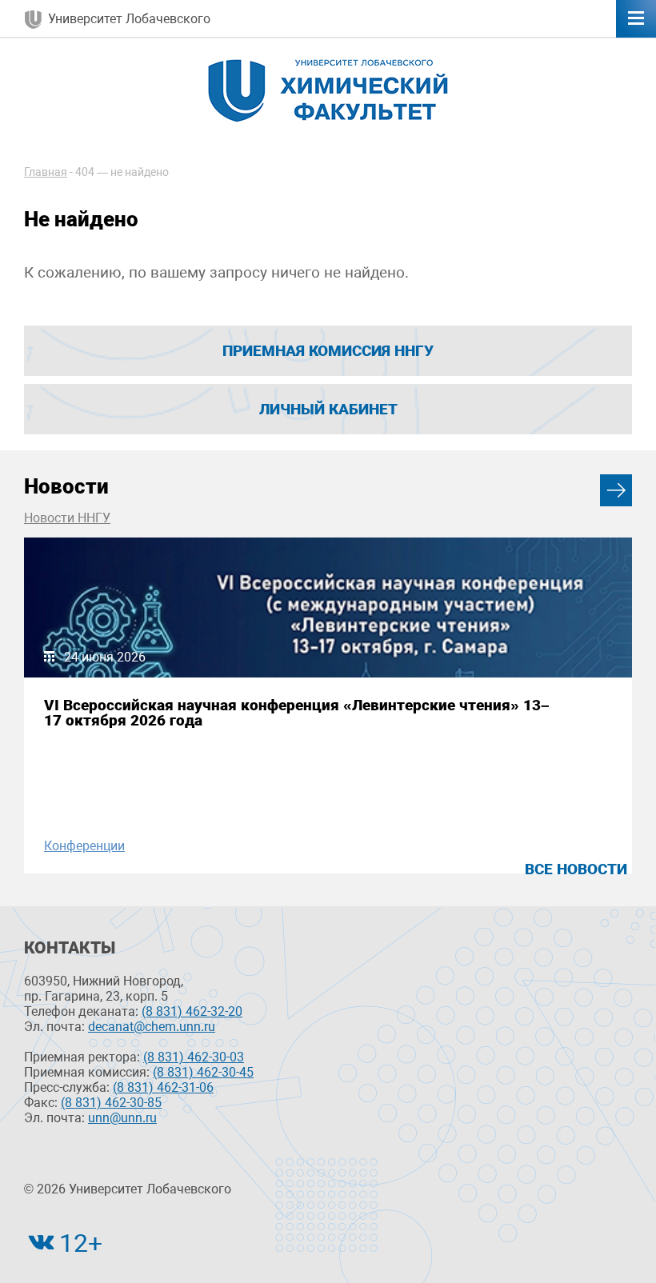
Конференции (84, 845)
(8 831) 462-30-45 (203, 1072)
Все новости (576, 869)
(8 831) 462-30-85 (111, 1102)
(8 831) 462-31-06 (163, 1087)
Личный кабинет (328, 409)
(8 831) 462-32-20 (192, 1011)
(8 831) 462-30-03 (193, 1057)
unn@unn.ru (122, 1117)
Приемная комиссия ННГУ (328, 351)
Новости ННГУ (67, 518)
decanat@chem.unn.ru (151, 1026)
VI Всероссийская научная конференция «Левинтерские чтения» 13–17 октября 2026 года (297, 712)
